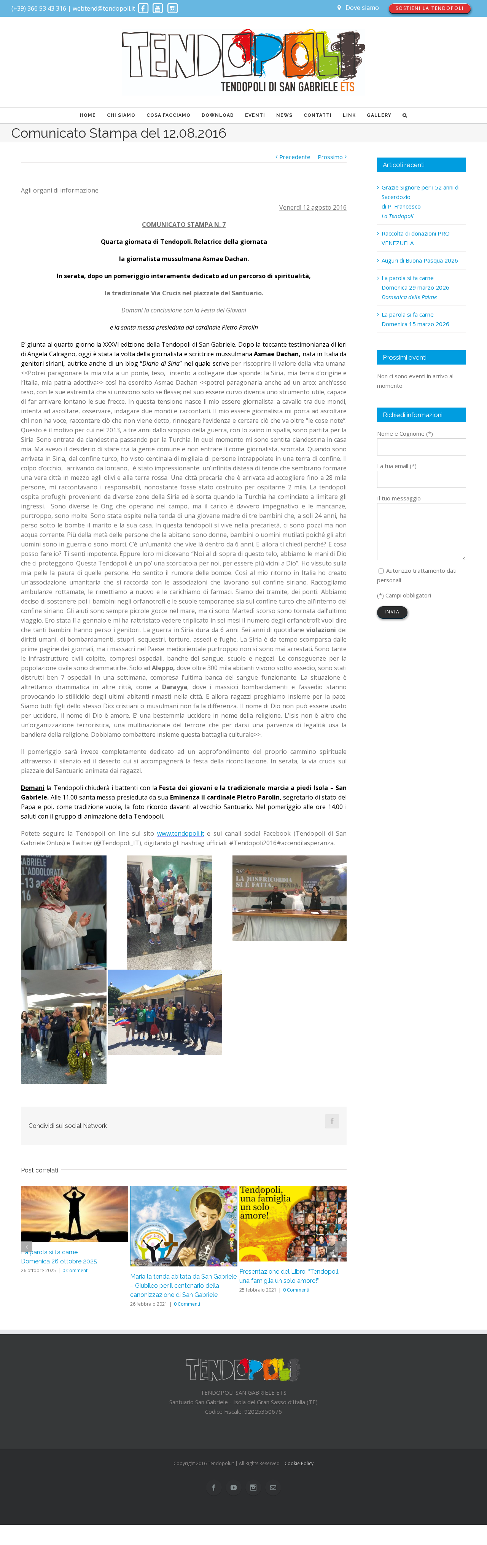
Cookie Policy (299, 1463)
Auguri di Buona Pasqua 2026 (420, 260)
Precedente (294, 157)
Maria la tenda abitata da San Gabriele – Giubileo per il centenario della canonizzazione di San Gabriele (183, 1285)
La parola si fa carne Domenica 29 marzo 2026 (415, 287)
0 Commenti (75, 1270)
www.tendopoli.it (180, 833)
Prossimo (330, 157)
